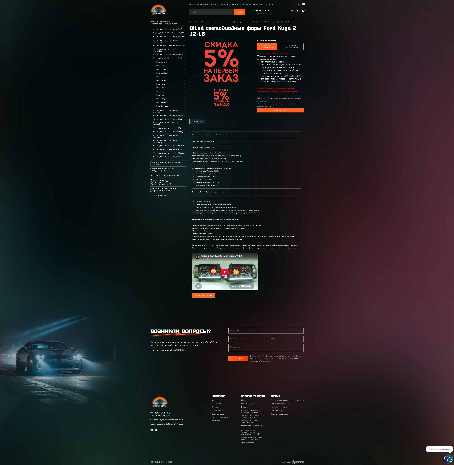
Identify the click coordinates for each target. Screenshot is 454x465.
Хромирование (158, 195)
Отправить (238, 358)
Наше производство (254, 4)
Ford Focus (161, 80)
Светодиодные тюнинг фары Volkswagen (165, 142)
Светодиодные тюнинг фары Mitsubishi (165, 41)
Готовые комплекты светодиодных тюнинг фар (163, 23)
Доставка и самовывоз (280, 404)
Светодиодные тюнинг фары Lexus (168, 115)
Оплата (213, 4)
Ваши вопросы (238, 4)
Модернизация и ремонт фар (165, 175)
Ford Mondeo (162, 95)
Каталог (192, 4)
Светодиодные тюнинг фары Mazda (168, 153)
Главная (192, 22)
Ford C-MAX (161, 69)
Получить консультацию (292, 47)
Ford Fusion (161, 84)
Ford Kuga (260, 22)
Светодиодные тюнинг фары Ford (167, 58)
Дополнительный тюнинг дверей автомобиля (163, 190)
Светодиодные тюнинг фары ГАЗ (167, 128)
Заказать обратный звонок (161, 416)
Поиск (239, 12)
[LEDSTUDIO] (158, 9)
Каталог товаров (253, 396)
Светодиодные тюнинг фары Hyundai (165, 124)
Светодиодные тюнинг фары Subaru (168, 54)
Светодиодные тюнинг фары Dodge (168, 132)
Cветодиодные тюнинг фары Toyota (168, 33)
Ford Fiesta (161, 77)
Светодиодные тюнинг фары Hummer (165, 136)
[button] (448, 459)
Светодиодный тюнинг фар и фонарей (287, 400)
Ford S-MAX (161, 102)
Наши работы (202, 4)
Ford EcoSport (162, 73)
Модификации (247, 404)
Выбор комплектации (267, 46)
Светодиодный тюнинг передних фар (162, 170)
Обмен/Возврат (277, 410)
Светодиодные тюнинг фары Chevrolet (165, 111)
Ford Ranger (161, 99)
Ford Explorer (161, 62)
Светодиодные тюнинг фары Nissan (168, 37)
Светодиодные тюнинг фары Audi (167, 149)
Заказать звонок (262, 13)
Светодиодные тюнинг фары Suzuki (168, 146)
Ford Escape (161, 66)
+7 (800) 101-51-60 (261, 10)
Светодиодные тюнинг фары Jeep (167, 119)
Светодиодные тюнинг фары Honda (168, 45)
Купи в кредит (280, 110)
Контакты (269, 4)
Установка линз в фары (280, 407)
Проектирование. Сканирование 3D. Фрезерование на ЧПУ (161, 182)
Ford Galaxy (161, 88)
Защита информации (279, 414)
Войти (296, 11)
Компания (218, 396)
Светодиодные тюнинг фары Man (167, 157)
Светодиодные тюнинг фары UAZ (167, 29)
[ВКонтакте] (299, 4)
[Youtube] (303, 4)
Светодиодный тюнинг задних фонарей (165, 163)
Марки (244, 400)
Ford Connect (162, 106)
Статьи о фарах (223, 4)
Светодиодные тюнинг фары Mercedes (165, 50)
